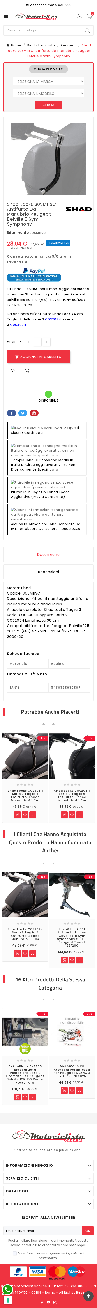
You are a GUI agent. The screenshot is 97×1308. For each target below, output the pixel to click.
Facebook (11, 413)
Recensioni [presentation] (48, 571)
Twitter (22, 413)
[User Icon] (80, 16)
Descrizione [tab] (48, 554)
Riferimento (18, 232)
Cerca (48, 104)
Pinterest (34, 413)
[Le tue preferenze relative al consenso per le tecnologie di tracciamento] (8, 1300)
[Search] (87, 30)
